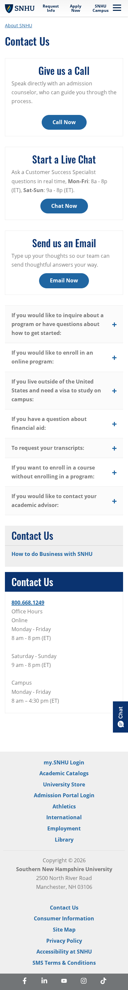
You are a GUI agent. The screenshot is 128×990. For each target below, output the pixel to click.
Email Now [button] (64, 280)
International (64, 817)
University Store (64, 784)
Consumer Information (64, 918)
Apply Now (75, 8)
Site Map (64, 929)
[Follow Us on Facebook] (24, 982)
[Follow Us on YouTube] (64, 982)
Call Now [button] (64, 122)
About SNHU (18, 25)
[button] (64, 324)
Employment (64, 828)
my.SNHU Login (64, 762)
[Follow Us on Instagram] (83, 982)
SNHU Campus (101, 8)
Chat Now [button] (64, 205)
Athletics (64, 806)
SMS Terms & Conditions (64, 962)
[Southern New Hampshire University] (19, 8)
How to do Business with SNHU (52, 554)
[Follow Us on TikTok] (103, 982)
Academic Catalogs (64, 773)
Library (64, 839)
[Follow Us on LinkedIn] (44, 982)
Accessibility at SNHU (64, 951)
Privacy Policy (64, 940)
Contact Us (64, 907)
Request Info (51, 8)
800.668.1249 (27, 602)
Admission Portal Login (64, 795)
